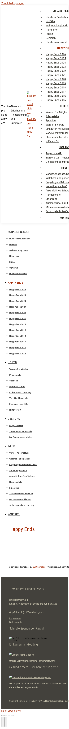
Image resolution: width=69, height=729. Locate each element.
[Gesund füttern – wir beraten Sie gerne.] (30, 677)
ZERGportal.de (39, 567)
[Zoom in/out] (12, 715)
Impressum (15, 618)
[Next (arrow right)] (5, 722)
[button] (28, 226)
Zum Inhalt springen (12, 3)
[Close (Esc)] (2, 715)
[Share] (5, 715)
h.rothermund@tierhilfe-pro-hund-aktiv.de (36, 603)
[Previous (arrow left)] (2, 722)
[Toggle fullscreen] (9, 715)
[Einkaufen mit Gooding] (21, 655)
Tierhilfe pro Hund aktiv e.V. (30, 701)
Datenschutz (15, 622)
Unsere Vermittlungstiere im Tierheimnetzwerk (32, 661)
